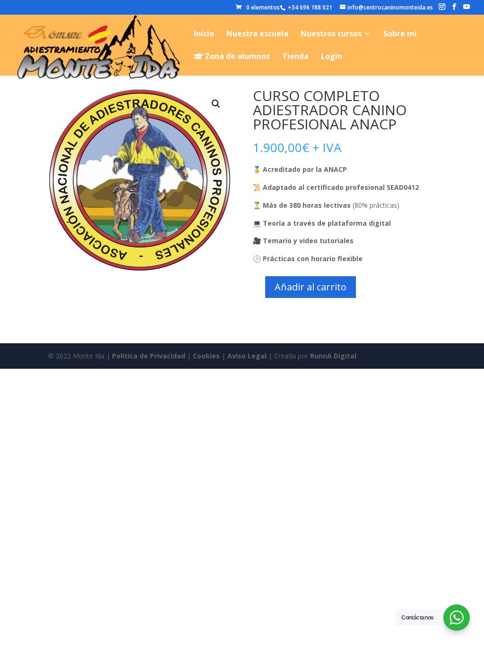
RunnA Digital (333, 355)
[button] (216, 103)
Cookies (206, 355)
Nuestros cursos (331, 34)
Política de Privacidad (148, 355)
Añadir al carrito (310, 286)
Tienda (295, 57)
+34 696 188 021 (309, 7)
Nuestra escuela (257, 34)
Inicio (204, 34)
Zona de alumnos (236, 56)
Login (331, 57)
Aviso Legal (247, 355)
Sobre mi (400, 34)
